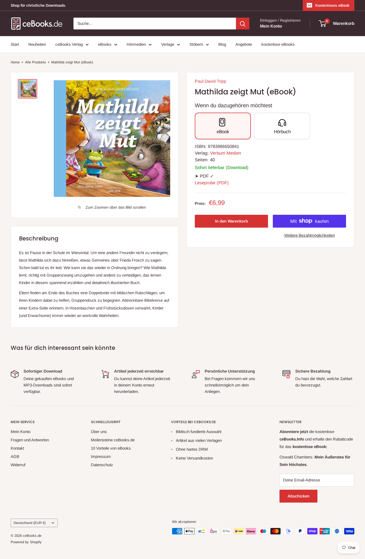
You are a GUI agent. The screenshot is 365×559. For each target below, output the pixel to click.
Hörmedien (136, 44)
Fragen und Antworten (30, 440)
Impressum (101, 456)
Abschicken (298, 496)
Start (15, 44)
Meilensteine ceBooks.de (113, 440)
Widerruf (18, 464)
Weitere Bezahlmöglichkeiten (309, 235)
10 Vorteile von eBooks (111, 448)
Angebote (243, 44)
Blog (222, 44)
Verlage (167, 44)
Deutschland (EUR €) (30, 523)
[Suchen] (242, 23)
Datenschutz (102, 464)
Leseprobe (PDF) (212, 182)
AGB (15, 456)
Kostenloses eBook (332, 5)
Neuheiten (37, 44)
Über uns (99, 431)
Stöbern (196, 44)
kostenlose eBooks (278, 44)
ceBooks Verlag (69, 44)
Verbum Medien (225, 153)
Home (15, 62)
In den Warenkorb (231, 221)
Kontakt (17, 448)
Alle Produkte (35, 62)
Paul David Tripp (210, 81)
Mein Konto (271, 26)
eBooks (104, 44)
